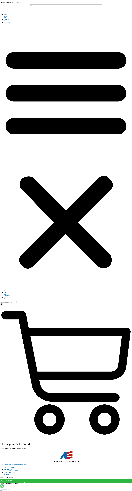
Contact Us (7, 19)
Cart (5, 21)
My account (7, 22)
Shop (5, 17)
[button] (66, 157)
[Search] (1, 304)
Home (5, 14)
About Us (6, 16)
